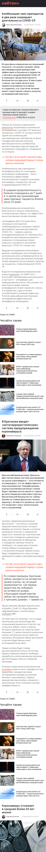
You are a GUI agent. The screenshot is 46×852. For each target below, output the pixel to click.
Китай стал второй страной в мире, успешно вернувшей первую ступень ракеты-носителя (24, 160)
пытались (7, 669)
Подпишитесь (8, 117)
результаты (7, 127)
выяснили (14, 274)
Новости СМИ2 (7, 314)
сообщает (7, 613)
